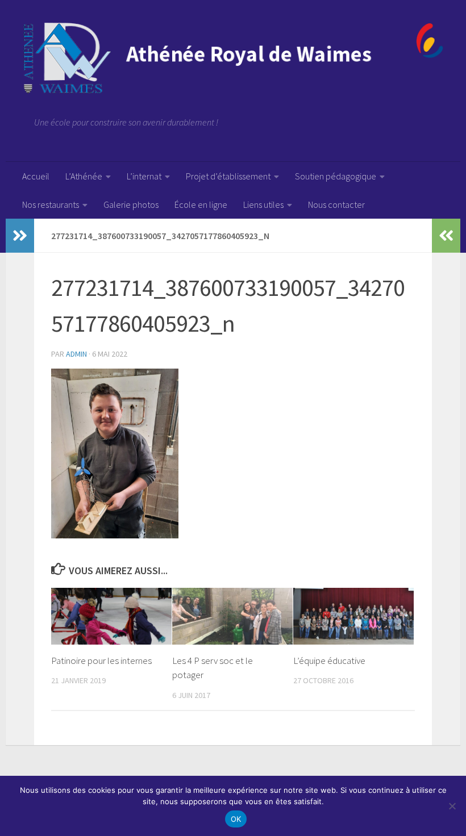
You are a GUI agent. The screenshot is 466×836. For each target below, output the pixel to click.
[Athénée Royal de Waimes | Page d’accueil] (233, 58)
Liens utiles (263, 204)
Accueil (35, 176)
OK (236, 819)
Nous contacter (336, 204)
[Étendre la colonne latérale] (20, 236)
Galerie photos (131, 204)
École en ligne (200, 204)
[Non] (451, 806)
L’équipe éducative (329, 660)
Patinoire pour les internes (101, 660)
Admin (76, 354)
